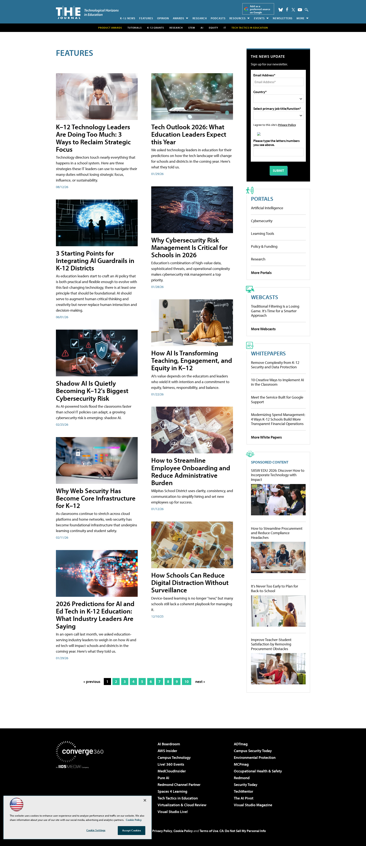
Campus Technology (174, 757)
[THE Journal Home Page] (87, 12)
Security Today (245, 784)
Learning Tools (262, 233)
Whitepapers (268, 353)
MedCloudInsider (172, 771)
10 (186, 681)
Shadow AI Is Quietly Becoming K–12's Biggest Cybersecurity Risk (92, 390)
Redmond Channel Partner (179, 784)
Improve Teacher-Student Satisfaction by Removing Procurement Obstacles (271, 644)
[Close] (145, 800)
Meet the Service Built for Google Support (277, 399)
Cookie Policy (183, 831)
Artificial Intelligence (267, 207)
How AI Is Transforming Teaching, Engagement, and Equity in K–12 (191, 360)
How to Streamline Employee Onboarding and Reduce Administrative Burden (190, 471)
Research (200, 18)
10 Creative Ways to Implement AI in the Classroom (277, 382)
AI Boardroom (169, 743)
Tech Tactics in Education (178, 798)
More (301, 18)
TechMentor (243, 791)
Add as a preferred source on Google (260, 9)
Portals (262, 198)
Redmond (242, 777)
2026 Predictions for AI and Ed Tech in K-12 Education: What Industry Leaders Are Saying (95, 614)
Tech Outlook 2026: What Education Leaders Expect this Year (188, 134)
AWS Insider (167, 750)
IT (225, 27)
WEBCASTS (264, 297)
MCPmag (241, 764)
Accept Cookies (131, 830)
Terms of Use (209, 831)
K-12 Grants (155, 27)
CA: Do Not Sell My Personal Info (242, 831)
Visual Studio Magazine (253, 804)
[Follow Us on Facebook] (287, 9)
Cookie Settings (95, 830)
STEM (191, 27)
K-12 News (127, 18)
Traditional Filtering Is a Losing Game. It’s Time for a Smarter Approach (275, 311)
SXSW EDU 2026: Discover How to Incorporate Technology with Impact (277, 475)
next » (200, 681)
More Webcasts (263, 328)
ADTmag (241, 743)
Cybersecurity (261, 220)
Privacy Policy (287, 125)
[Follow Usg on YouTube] (300, 10)
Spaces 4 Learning (172, 791)
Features (146, 18)
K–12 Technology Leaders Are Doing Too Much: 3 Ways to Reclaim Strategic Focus (93, 137)
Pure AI (163, 777)
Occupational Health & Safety (258, 771)
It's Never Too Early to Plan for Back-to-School (274, 588)
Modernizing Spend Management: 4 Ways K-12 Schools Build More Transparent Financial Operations (278, 419)
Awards (178, 18)
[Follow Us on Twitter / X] (293, 9)
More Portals (261, 272)
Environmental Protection (255, 757)
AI (202, 27)
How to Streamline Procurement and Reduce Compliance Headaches (276, 533)
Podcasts (218, 18)
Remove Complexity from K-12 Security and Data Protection (275, 365)
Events (259, 18)
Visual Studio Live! (173, 811)
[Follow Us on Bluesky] (281, 10)
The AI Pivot (243, 798)
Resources (237, 18)
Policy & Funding (264, 246)
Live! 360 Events (171, 764)
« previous (91, 681)
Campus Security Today (253, 750)
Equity (213, 27)
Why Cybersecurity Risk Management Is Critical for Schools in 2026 (189, 247)
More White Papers (266, 437)
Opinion (163, 18)
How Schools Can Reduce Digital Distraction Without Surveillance (190, 582)
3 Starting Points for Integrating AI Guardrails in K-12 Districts (95, 260)
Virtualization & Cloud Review (182, 804)
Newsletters (283, 18)
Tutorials (135, 27)
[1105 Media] (81, 790)
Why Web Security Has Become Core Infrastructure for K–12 (96, 498)
